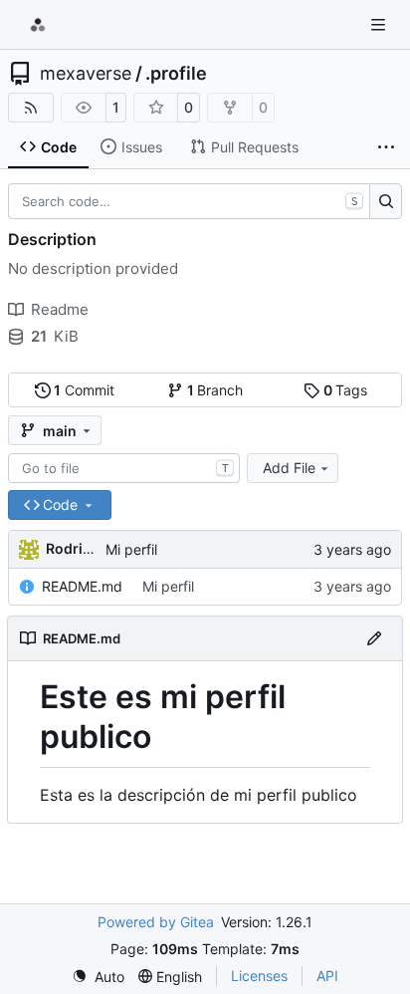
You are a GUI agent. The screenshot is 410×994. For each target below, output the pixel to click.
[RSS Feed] (31, 108)
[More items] (386, 147)
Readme (60, 309)
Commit (84, 389)
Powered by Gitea (156, 921)
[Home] (38, 25)
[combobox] (124, 468)
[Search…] (385, 201)
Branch (215, 389)
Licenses (259, 975)
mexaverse (85, 74)
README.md (82, 586)
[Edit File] (374, 638)
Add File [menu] (289, 467)
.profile (176, 74)
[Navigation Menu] (380, 24)
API (327, 975)
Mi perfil (131, 549)
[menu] (98, 976)
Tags (345, 389)
